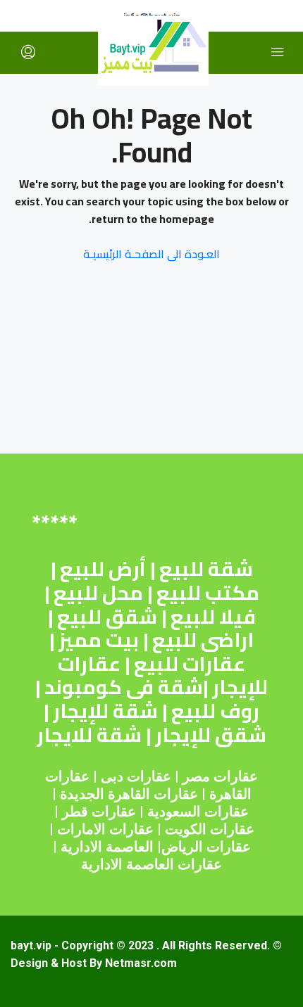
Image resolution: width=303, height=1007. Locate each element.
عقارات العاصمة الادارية (151, 864)
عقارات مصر (220, 776)
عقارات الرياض (206, 846)
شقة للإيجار (105, 711)
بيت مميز (98, 640)
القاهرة (230, 793)
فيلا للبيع (213, 616)
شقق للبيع (107, 616)
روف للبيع (215, 711)
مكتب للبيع (207, 593)
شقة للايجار (89, 735)
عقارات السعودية (198, 811)
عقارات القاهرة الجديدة (129, 793)
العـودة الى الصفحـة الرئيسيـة (151, 253)
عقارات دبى (136, 776)
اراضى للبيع (203, 640)
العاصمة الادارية (107, 846)
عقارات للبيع (189, 664)
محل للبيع (98, 593)
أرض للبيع (103, 569)
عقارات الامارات (105, 829)
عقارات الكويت (209, 829)
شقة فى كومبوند (123, 687)
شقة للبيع (206, 569)
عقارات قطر (99, 811)
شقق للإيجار (210, 735)
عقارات (67, 776)
